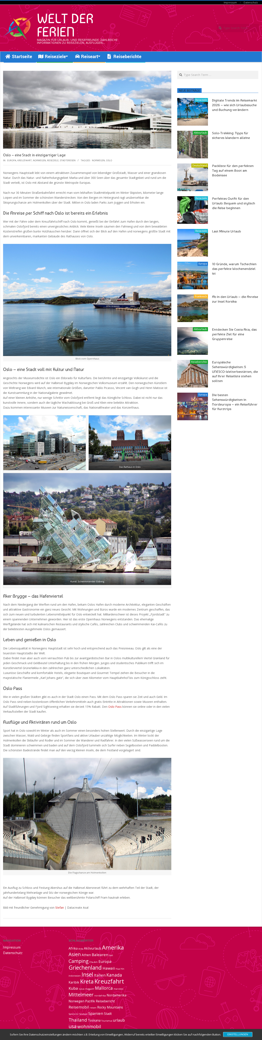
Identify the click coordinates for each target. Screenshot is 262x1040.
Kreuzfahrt (24, 160)
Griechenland (85, 967)
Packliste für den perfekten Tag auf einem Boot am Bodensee (233, 170)
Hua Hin (120, 968)
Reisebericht (105, 1001)
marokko (118, 988)
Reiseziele (53, 160)
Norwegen (39, 160)
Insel (87, 974)
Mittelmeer (81, 994)
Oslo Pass (115, 707)
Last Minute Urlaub (226, 231)
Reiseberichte (199, 362)
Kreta (87, 981)
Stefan (59, 907)
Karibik (74, 982)
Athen (86, 955)
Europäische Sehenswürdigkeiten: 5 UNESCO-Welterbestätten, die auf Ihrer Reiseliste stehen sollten (235, 371)
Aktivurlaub (200, 132)
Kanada (114, 975)
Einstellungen (237, 1034)
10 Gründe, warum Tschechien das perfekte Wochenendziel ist (234, 268)
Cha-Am (93, 962)
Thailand (78, 1020)
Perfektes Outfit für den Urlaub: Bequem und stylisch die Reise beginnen (233, 203)
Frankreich (201, 296)
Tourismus (106, 1020)
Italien (100, 975)
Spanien (95, 1013)
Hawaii (109, 968)
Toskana (94, 1020)
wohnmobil (89, 1026)
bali (111, 955)
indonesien (75, 975)
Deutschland (199, 165)
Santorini (73, 1014)
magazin (89, 988)
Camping (78, 961)
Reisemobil (79, 1007)
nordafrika (100, 995)
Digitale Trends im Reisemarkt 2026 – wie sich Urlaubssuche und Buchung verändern (234, 105)
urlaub (119, 1020)
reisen (93, 1007)
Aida (80, 948)
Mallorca (104, 988)
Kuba (73, 988)
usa (73, 1026)
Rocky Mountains (110, 1007)
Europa (11, 160)
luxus (81, 988)
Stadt (108, 1013)
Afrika (73, 948)
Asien (75, 954)
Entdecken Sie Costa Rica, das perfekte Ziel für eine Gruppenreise (234, 334)
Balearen (100, 954)
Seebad (83, 1014)
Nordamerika (116, 995)
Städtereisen (68, 160)
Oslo (109, 160)
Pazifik (90, 1001)
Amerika (113, 947)
